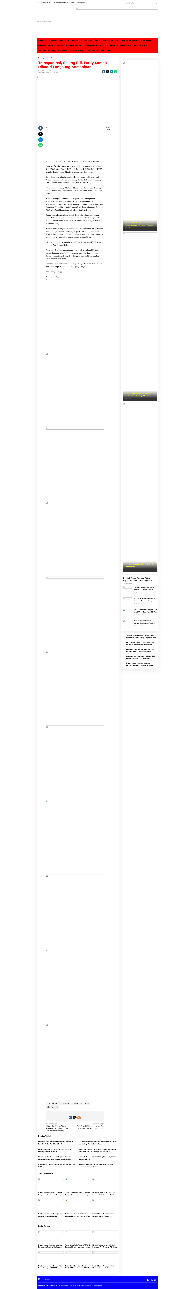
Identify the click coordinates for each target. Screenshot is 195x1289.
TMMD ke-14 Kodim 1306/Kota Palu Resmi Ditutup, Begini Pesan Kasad (90, 1125)
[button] (156, 3)
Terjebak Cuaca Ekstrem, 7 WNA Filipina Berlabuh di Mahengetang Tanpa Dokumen (137, 579)
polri (87, 1103)
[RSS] (79, 1117)
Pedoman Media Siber (77, 1286)
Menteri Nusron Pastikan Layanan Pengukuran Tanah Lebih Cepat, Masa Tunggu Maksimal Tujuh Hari (50, 1194)
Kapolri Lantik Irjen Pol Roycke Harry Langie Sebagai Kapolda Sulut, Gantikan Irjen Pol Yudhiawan (97, 1150)
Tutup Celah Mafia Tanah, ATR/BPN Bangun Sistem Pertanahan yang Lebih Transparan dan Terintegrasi (77, 1194)
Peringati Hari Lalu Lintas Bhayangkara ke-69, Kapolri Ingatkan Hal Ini (97, 1158)
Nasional (48, 72)
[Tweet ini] (107, 71)
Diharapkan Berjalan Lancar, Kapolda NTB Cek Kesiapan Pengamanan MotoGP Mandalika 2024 (55, 1158)
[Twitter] (75, 1117)
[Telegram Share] (111, 71)
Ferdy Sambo (64, 1103)
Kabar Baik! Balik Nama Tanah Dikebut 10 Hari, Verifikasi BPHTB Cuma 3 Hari (77, 1215)
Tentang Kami (97, 1286)
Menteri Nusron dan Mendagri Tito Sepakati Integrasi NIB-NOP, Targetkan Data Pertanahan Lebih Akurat (50, 1215)
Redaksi (89, 1286)
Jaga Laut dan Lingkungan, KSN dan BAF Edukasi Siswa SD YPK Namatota (145, 611)
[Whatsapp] (115, 71)
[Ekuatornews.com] (44, 21)
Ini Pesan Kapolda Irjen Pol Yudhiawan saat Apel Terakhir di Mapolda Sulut (96, 1166)
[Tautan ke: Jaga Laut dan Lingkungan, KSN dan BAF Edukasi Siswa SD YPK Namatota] (127, 613)
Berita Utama (41, 72)
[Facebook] (70, 1117)
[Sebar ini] (103, 71)
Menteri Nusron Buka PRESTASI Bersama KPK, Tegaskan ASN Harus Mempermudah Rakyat (104, 1194)
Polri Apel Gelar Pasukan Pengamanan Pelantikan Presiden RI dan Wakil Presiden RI (55, 1143)
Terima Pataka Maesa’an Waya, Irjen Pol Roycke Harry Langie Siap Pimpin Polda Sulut (97, 1143)
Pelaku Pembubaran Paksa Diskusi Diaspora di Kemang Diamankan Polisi (54, 1150)
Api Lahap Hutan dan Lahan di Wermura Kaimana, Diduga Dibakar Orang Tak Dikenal (144, 600)
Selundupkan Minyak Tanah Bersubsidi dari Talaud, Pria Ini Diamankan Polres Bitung (57, 1127)
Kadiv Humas (77, 1103)
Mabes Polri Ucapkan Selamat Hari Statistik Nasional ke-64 (56, 1166)
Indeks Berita (63, 1286)
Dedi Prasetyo (52, 1103)
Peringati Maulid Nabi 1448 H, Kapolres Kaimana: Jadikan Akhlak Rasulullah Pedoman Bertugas (144, 588)
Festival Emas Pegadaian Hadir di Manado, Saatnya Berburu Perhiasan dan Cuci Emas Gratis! (104, 1215)
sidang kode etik (52, 1107)
